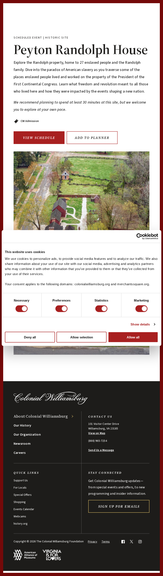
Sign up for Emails (119, 506)
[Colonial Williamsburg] (51, 403)
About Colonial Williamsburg (41, 416)
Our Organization (27, 434)
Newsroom (22, 443)
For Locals (20, 488)
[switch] (61, 308)
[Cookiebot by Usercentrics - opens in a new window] (139, 236)
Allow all (133, 337)
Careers (20, 452)
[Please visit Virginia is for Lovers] (51, 555)
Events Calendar (24, 509)
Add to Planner (92, 137)
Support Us (21, 480)
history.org (21, 524)
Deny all (30, 337)
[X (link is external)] (131, 541)
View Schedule (39, 137)
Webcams (20, 516)
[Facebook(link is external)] (123, 541)
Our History (22, 425)
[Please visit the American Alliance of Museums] (25, 555)
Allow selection (81, 337)
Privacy (92, 542)
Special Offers (23, 495)
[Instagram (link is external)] (140, 541)
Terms (105, 542)
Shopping (20, 502)
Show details (140, 324)
